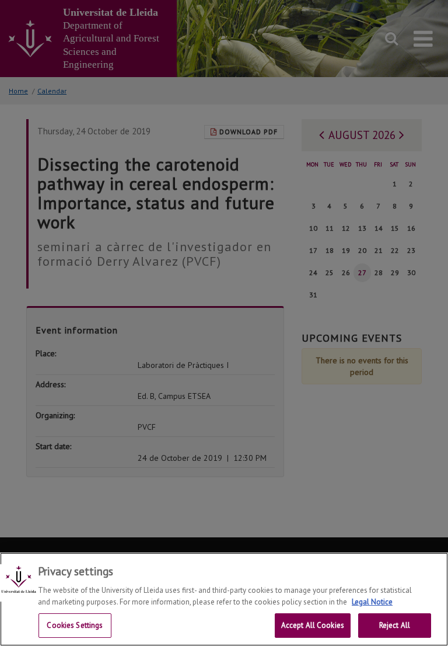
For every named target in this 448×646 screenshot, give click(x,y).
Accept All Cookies (312, 625)
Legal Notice (372, 602)
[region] (224, 599)
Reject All (394, 625)
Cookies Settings (75, 625)
